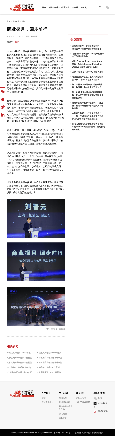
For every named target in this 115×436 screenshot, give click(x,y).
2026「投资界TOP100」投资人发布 (88, 71)
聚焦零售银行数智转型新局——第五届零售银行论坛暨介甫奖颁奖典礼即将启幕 (87, 105)
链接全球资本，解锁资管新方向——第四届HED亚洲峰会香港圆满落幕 (87, 47)
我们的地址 (81, 397)
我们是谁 (63, 397)
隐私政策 (63, 417)
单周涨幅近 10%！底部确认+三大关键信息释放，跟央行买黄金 (52, 372)
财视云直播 (103, 411)
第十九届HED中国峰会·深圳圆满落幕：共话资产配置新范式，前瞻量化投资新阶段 (87, 95)
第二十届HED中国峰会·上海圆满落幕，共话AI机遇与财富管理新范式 (87, 86)
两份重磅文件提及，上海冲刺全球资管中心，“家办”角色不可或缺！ (87, 78)
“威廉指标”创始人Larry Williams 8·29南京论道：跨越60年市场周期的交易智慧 (21, 372)
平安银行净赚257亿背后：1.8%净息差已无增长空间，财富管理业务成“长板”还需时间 (52, 367)
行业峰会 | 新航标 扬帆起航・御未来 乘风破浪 (21, 367)
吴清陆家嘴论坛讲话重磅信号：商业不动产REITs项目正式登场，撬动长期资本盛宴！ (88, 126)
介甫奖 (84, 7)
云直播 (75, 7)
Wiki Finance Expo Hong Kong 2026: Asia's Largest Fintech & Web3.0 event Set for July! (87, 64)
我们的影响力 (65, 401)
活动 (44, 397)
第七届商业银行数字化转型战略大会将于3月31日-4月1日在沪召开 (52, 357)
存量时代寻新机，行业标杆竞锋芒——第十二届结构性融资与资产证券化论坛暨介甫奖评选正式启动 (87, 116)
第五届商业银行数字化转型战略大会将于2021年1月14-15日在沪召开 (52, 362)
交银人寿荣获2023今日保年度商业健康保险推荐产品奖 (52, 352)
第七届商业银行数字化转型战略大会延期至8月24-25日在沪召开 (21, 357)
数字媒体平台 (47, 401)
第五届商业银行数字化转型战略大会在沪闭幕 (21, 362)
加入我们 (63, 413)
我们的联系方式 (83, 401)
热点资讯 (16, 21)
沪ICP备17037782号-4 (63, 432)
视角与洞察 (54, 7)
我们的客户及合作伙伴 (66, 408)
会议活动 (65, 7)
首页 (44, 7)
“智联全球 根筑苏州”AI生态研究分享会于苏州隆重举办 (88, 55)
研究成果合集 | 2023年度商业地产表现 (21, 352)
